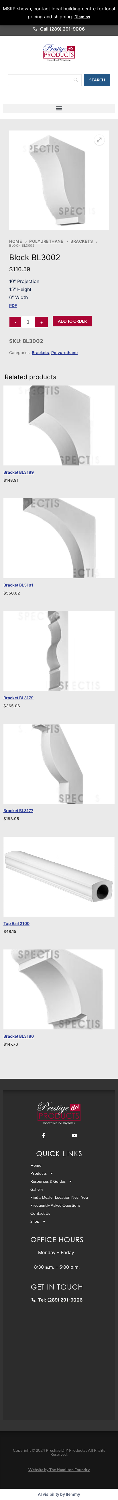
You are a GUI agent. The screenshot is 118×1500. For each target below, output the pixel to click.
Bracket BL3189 (18, 472)
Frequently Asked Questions (55, 1205)
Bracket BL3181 (18, 585)
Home (15, 241)
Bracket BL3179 (18, 697)
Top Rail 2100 (16, 923)
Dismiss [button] (82, 16)
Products (38, 1173)
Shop (34, 1221)
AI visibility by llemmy (59, 1494)
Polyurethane (46, 241)
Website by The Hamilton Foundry (59, 1469)
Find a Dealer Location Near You (59, 1197)
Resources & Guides (48, 1181)
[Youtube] (74, 1135)
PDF (13, 305)
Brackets (81, 241)
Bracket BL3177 (18, 810)
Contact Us (40, 1213)
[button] (59, 108)
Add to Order (72, 321)
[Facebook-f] (43, 1135)
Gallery (36, 1189)
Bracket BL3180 (18, 1036)
